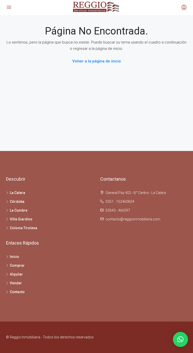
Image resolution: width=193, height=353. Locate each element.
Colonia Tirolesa (23, 228)
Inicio (14, 257)
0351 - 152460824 (120, 202)
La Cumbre (18, 210)
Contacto (17, 292)
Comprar (17, 265)
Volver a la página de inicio (96, 61)
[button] (180, 339)
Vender (16, 283)
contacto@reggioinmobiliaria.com (133, 219)
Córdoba (17, 202)
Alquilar (16, 274)
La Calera (17, 193)
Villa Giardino (21, 219)
